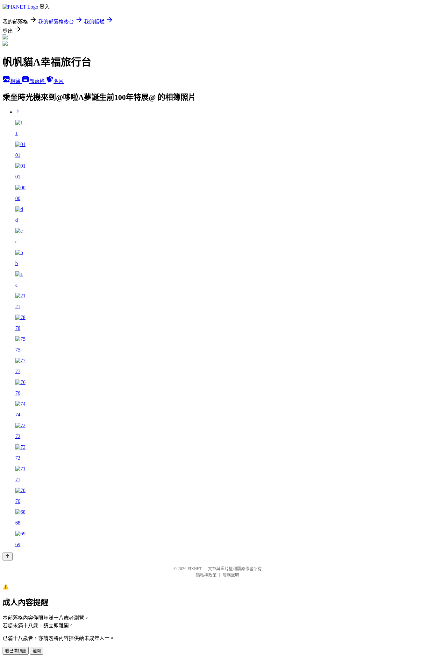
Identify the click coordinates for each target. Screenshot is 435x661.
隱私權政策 (206, 575)
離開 (36, 651)
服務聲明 (231, 575)
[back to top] (8, 556)
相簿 (16, 81)
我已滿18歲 (15, 651)
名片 (58, 81)
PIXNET (195, 568)
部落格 (37, 81)
